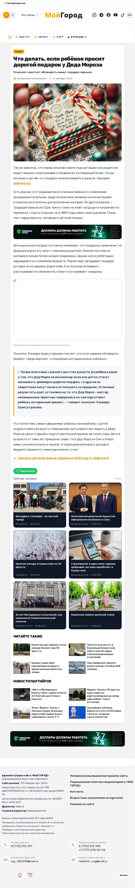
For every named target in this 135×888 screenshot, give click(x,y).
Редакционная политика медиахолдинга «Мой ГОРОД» (96, 783)
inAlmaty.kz (20, 183)
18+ (127, 15)
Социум (17, 51)
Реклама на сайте (81, 804)
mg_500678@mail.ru (24, 861)
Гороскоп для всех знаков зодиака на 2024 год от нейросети (62, 458)
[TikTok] (120, 15)
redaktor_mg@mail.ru (92, 861)
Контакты (75, 791)
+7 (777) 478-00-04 (91, 850)
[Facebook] (106, 15)
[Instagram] (91, 15)
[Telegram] (99, 15)
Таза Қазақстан (14, 3)
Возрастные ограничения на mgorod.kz (95, 797)
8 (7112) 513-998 (88, 846)
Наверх (121, 875)
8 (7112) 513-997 (21, 846)
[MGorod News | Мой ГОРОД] (63, 15)
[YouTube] (113, 15)
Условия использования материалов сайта (97, 775)
